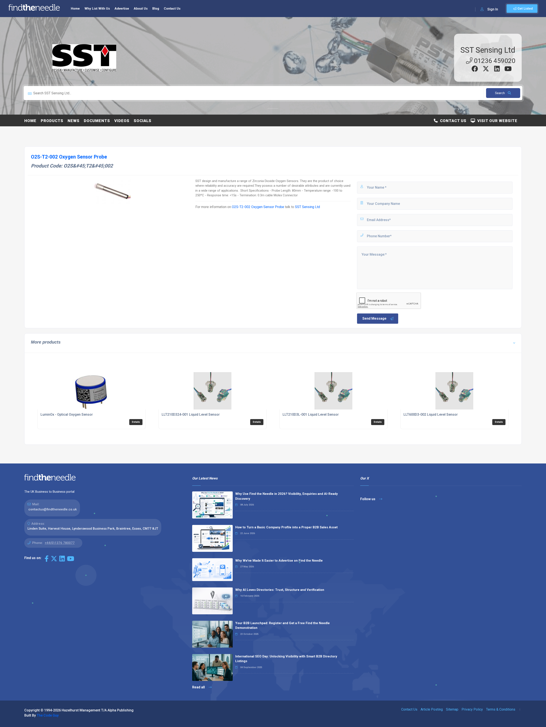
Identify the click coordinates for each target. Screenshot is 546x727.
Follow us (368, 499)
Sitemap (452, 709)
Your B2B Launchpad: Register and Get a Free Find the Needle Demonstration (282, 625)
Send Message (374, 318)
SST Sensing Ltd (487, 50)
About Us (141, 8)
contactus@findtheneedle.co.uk (52, 509)
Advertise (122, 8)
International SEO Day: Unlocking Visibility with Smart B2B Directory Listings (286, 658)
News (74, 120)
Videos (121, 120)
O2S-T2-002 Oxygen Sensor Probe (258, 207)
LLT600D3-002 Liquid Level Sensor (431, 414)
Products (52, 120)
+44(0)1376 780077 (60, 543)
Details (136, 422)
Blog (155, 8)
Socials (142, 120)
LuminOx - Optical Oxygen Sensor (67, 414)
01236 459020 (493, 60)
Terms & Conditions (500, 709)
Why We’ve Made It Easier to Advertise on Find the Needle (279, 560)
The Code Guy (48, 715)
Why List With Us (97, 8)
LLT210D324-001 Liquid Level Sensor (191, 414)
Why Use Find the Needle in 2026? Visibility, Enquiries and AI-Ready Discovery (286, 496)
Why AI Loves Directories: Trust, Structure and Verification (279, 590)
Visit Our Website (496, 120)
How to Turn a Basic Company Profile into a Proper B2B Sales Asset (286, 527)
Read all (199, 687)
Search (500, 93)
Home (75, 8)
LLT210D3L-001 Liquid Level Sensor (311, 414)
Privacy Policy (472, 709)
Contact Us (172, 8)
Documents (97, 120)
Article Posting (432, 709)
